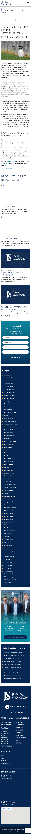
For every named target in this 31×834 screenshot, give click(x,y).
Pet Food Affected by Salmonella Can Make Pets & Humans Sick (14, 273)
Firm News (7, 456)
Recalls (6, 528)
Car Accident (8, 407)
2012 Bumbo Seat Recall (12, 206)
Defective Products (9, 430)
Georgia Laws (8, 467)
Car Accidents (6, 722)
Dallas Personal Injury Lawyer (12, 670)
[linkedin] (19, 712)
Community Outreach (10, 421)
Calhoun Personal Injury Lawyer (13, 661)
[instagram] (8, 712)
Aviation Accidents (9, 395)
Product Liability (9, 168)
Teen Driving (7, 554)
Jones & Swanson (14, 829)
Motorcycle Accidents (5, 728)
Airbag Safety (8, 375)
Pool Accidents (8, 513)
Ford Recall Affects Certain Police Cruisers (14, 308)
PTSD (5, 525)
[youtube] (22, 712)
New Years (7, 493)
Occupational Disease (10, 502)
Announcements (9, 381)
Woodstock (20, 732)
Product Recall (8, 522)
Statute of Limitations (10, 548)
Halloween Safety (9, 470)
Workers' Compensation (11, 577)
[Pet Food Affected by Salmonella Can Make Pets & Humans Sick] (15, 258)
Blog (5, 9)
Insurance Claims (9, 476)
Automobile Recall (9, 392)
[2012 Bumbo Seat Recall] (15, 194)
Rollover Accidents (9, 530)
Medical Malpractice (10, 484)
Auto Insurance (8, 386)
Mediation (7, 479)
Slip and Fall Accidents (5, 742)
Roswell (19, 743)
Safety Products (8, 533)
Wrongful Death (8, 582)
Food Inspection (8, 461)
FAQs (2, 758)
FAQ (5, 450)
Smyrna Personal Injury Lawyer (13, 673)
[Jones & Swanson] (6, 3)
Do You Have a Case (7, 763)
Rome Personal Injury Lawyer (12, 678)
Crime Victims (8, 427)
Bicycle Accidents (9, 398)
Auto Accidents (8, 383)
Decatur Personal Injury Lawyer (13, 675)
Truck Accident (8, 571)
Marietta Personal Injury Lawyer (2, 9)
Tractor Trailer (8, 562)
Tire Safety (7, 559)
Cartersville (20, 725)
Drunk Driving (8, 447)
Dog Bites (7, 438)
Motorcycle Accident (10, 487)
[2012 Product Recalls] (15, 226)
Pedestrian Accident (10, 507)
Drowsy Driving (8, 444)
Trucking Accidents (9, 574)
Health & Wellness (9, 473)
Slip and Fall (7, 542)
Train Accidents (8, 565)
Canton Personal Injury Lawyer (12, 667)
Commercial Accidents (10, 418)
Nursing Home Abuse (10, 496)
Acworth (19, 730)
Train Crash (7, 568)
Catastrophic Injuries (10, 412)
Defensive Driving (9, 432)
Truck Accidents (6, 725)
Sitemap (12, 831)
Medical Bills (7, 481)
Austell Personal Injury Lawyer (12, 658)
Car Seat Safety (8, 409)
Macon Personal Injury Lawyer (12, 664)
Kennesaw (19, 727)
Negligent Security (9, 490)
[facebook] (12, 712)
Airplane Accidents (9, 378)
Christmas (7, 415)
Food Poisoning (8, 464)
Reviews (3, 760)
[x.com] (15, 712)
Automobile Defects (9, 389)
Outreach (7, 505)
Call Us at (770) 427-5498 (17, 706)
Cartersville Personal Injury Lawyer (14, 655)
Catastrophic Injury (5, 734)
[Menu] (28, 3)
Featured (6, 453)
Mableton (19, 735)
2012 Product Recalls (11, 239)
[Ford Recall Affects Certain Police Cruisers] (15, 294)
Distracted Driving (9, 435)
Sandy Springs (21, 738)
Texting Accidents (9, 556)
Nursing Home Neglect (10, 499)
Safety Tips (7, 536)
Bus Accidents (8, 404)
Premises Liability (9, 516)
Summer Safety (8, 551)
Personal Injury (8, 510)
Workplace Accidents (10, 579)
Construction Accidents (11, 424)
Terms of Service (22, 829)
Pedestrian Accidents (4, 738)
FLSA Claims (7, 458)
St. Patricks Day (8, 545)
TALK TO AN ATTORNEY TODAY (15, 637)
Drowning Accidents (10, 441)
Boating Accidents (9, 401)
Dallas (18, 740)
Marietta (19, 722)
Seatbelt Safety (8, 539)
